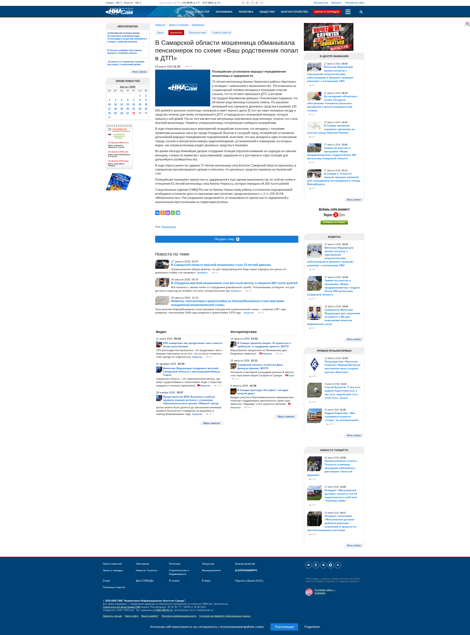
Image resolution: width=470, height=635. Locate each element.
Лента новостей (197, 11)
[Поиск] (361, 12)
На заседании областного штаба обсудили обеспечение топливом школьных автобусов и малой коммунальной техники (332, 103)
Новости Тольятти (146, 570)
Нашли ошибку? (150, 616)
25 (115, 113)
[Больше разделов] (348, 12)
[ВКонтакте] (157, 213)
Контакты (336, 2)
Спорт (291, 375)
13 (127, 104)
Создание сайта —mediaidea (324, 591)
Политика (246, 11)
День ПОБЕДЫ (144, 580)
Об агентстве (321, 2)
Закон (160, 32)
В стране (174, 580)
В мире (206, 580)
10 (109, 104)
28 (133, 113)
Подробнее (312, 626)
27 (127, 113)
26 (121, 113)
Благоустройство (294, 11)
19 (121, 108)
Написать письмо (112, 616)
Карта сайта (131, 616)
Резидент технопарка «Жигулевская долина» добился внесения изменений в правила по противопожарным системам (332, 523)
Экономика (224, 11)
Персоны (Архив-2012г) (249, 580)
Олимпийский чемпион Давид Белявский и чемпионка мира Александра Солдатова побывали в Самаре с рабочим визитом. (127, 37)
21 (133, 108)
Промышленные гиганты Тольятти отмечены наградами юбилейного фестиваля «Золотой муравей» (332, 467)
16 (146, 104)
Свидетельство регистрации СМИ (121, 607)
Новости (160, 24)
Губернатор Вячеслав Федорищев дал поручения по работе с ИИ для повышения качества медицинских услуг (333, 316)
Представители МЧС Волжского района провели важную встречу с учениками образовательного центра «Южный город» (191, 400)
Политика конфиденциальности (178, 616)
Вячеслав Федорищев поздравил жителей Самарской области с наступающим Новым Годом (191, 371)
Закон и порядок (326, 11)
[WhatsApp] (173, 213)
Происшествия (197, 32)
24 (109, 113)
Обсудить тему (226, 239)
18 (115, 108)
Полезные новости (114, 587)
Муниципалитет (211, 570)
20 (127, 108)
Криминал (198, 24)
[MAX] (167, 213)
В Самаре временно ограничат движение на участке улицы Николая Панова (331, 129)
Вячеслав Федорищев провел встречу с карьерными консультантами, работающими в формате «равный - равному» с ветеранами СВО (331, 73)
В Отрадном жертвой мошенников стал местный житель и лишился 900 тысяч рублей (234, 283)
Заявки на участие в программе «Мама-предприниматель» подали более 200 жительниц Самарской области (333, 287)
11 (115, 104)
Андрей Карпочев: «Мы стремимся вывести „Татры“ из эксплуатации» (342, 416)
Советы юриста (221, 32)
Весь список (139, 72)
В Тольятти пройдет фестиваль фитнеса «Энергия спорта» (124, 52)
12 (121, 104)
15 (140, 104)
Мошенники (169, 226)
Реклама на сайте (354, 2)
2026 (132, 86)
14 (133, 104)
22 (140, 108)
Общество (267, 11)
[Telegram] (178, 213)
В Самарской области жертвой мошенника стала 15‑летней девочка (221, 264)
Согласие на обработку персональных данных (225, 616)
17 (109, 108)
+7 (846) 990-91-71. (162, 610)
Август (124, 86)
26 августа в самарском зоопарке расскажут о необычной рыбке (125, 63)
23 (146, 108)
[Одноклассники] (162, 213)
